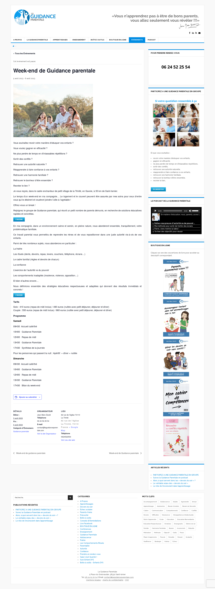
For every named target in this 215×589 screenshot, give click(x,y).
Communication (157, 510)
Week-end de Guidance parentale (124, 453)
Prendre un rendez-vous (90, 554)
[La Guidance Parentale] (34, 26)
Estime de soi (190, 524)
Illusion (171, 528)
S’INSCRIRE (19, 219)
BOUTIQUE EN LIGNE (117, 40)
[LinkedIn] (193, 33)
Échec (175, 541)
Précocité (84, 515)
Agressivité (185, 502)
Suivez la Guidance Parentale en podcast (170, 478)
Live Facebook (86, 523)
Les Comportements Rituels (92, 543)
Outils (175, 532)
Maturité (191, 528)
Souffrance (147, 541)
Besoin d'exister (173, 506)
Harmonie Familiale (159, 528)
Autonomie (161, 506)
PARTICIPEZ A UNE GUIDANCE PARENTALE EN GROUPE (176, 475)
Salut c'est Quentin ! (88, 557)
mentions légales (93, 580)
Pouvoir (162, 537)
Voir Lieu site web (68, 440)
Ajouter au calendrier (28, 397)
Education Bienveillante (185, 519)
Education (170, 519)
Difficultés (155, 515)
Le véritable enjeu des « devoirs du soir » (170, 483)
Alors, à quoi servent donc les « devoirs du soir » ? (174, 481)
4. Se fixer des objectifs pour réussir (168, 231)
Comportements (172, 510)
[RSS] (196, 33)
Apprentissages (60, 40)
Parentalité (84, 546)
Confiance (84, 551)
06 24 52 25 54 (91, 577)
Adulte (175, 502)
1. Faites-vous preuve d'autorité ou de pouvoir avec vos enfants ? (174, 223)
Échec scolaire (86, 510)
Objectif (166, 532)
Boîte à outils (97, 40)
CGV (127, 580)
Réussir (180, 537)
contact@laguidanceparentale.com (119, 577)
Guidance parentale (21, 431)
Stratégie (158, 541)
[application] (176, 210)
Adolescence (85, 537)
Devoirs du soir (86, 507)
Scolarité (189, 537)
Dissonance (166, 515)
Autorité (83, 549)
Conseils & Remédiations (90, 521)
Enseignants (178, 524)
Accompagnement (150, 502)
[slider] (195, 210)
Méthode (157, 532)
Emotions (168, 524)
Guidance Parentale (88, 535)
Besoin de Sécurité (189, 506)
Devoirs (146, 515)
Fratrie (82, 540)
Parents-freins (86, 512)
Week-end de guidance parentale (30, 453)
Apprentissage (149, 506)
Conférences (85, 529)
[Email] (199, 33)
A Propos (17, 40)
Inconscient (181, 528)
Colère (146, 510)
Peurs (182, 532)
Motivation (147, 532)
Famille (146, 528)
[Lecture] (155, 211)
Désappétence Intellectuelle (183, 515)
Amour (194, 502)
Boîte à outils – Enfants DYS (91, 563)
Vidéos (166, 541)
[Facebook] (189, 33)
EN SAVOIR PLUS (158, 189)
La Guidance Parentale (37, 40)
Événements (137, 40)
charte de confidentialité (113, 580)
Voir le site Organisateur (46, 433)
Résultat (171, 537)
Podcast (152, 40)
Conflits (194, 510)
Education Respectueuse (152, 524)
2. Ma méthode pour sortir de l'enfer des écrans (173, 226)
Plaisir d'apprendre (150, 537)
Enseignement (79, 40)
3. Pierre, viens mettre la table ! (166, 229)
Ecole (162, 519)
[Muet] (190, 211)
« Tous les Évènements (24, 53)
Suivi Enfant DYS (87, 560)
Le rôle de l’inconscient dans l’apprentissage (171, 486)
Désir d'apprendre (150, 519)
